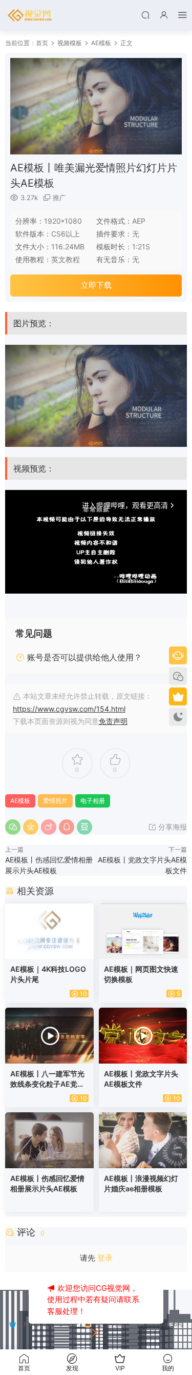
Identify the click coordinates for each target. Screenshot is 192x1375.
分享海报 (171, 826)
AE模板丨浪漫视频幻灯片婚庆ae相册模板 (141, 1183)
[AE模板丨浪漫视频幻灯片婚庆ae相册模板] (143, 1140)
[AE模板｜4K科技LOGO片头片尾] (49, 931)
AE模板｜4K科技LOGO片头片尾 (48, 974)
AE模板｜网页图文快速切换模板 (141, 974)
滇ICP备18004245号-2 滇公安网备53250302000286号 (99, 1324)
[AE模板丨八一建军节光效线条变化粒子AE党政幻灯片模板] (49, 1036)
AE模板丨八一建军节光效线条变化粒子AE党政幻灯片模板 (47, 1079)
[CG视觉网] (30, 15)
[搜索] (145, 15)
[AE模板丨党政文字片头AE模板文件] (143, 1036)
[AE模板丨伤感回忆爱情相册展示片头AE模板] (49, 1140)
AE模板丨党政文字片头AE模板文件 (141, 1078)
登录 (105, 1258)
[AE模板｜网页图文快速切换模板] (143, 931)
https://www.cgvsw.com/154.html (69, 708)
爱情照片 (55, 800)
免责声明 (113, 721)
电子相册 (92, 800)
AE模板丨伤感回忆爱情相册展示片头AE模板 (47, 1183)
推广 (59, 197)
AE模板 (20, 800)
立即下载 (96, 285)
